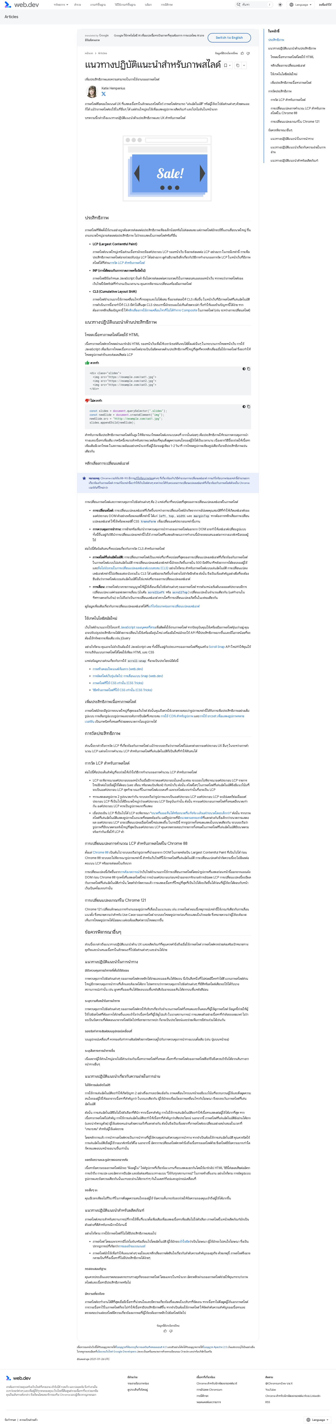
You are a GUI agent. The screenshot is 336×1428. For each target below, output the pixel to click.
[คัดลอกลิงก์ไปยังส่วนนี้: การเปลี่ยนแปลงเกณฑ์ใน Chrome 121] (149, 900)
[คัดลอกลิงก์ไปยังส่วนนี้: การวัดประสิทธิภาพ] (123, 733)
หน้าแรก (89, 53)
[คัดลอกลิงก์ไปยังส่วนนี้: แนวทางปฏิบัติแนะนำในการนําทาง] (141, 962)
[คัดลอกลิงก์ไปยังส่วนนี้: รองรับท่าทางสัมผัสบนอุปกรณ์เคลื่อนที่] (135, 1031)
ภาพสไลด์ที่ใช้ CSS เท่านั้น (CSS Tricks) (118, 683)
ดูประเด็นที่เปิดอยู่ (138, 1389)
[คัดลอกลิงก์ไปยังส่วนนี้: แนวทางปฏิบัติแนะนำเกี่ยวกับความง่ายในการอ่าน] (163, 1076)
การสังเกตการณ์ (129, 872)
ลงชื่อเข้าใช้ (325, 4)
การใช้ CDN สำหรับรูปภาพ (177, 716)
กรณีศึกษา (167, 4)
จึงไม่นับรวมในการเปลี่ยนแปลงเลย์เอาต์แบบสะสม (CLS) (133, 568)
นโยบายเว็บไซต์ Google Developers (116, 1351)
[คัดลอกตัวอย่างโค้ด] (248, 368)
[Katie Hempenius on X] (104, 95)
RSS (267, 1402)
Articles (11, 16)
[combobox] (254, 4)
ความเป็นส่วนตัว (29, 1419)
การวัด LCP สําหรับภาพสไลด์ (127, 263)
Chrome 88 (100, 853)
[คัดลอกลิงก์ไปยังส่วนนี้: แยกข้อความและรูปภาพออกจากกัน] (131, 1160)
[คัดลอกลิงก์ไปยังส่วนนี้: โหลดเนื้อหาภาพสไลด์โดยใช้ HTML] (142, 335)
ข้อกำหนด (10, 1419)
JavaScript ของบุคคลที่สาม (137, 627)
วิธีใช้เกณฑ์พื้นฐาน (125, 4)
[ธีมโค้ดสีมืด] (244, 368)
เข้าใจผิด (184, 1242)
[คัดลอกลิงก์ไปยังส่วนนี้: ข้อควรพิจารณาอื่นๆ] (124, 932)
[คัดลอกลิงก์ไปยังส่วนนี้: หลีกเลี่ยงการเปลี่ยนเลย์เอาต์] (132, 463)
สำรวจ (77, 4)
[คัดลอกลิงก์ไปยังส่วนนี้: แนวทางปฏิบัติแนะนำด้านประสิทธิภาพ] (160, 322)
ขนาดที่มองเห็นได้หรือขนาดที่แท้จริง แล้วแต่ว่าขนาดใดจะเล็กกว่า (190, 813)
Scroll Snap (217, 647)
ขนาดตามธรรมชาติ (191, 818)
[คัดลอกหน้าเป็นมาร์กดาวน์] (238, 65)
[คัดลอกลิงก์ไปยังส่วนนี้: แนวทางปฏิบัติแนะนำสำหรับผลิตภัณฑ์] (147, 1210)
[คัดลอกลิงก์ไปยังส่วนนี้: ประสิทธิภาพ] (112, 218)
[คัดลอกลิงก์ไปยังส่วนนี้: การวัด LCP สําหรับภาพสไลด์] (133, 763)
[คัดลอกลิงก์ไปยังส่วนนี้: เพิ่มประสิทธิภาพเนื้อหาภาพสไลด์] (139, 702)
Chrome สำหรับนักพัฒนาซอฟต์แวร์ (217, 1383)
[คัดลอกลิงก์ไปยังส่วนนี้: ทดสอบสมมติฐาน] (109, 1269)
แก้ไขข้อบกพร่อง (143, 478)
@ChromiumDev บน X (279, 1383)
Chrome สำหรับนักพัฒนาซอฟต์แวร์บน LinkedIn (292, 1396)
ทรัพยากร (59, 4)
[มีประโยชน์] (242, 53)
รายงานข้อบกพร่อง (138, 1383)
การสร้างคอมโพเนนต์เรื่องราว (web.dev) (118, 669)
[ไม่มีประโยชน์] (248, 53)
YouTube (270, 1389)
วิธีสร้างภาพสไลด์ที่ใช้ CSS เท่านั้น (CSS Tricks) (122, 690)
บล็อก (148, 4)
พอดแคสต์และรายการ (209, 1402)
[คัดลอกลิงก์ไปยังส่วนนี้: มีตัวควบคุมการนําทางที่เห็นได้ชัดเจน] (132, 970)
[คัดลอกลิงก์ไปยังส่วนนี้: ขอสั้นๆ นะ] (101, 1190)
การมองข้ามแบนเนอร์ (132, 1246)
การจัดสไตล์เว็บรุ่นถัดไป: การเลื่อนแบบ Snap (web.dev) (128, 676)
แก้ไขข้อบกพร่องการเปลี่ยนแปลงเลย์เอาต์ (174, 606)
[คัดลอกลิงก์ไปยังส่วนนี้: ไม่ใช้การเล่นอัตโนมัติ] (113, 1085)
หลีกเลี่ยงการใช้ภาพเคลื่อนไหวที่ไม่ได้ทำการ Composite (162, 310)
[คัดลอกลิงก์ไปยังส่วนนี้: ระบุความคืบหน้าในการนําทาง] (123, 1001)
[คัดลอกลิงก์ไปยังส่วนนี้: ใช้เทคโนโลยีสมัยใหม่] (120, 618)
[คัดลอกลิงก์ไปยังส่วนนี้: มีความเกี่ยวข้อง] (108, 1293)
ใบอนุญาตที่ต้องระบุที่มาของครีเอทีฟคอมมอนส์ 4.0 (141, 1347)
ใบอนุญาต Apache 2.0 (215, 1347)
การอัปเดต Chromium (209, 1389)
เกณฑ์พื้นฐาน (98, 4)
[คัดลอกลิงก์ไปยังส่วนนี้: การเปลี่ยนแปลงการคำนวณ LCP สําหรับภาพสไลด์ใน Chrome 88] (190, 843)
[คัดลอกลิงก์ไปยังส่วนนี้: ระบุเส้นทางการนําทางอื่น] (118, 1050)
